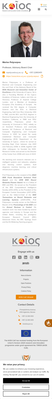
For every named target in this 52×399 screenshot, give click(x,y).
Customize (26, 387)
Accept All (26, 381)
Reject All (26, 394)
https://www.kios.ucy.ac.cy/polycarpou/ (22, 76)
